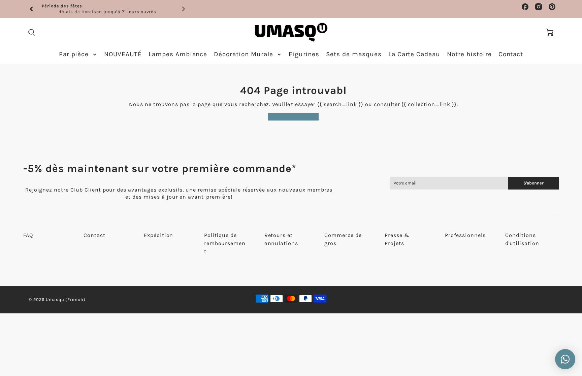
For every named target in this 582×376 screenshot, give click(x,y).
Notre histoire (469, 54)
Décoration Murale (243, 54)
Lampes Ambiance (178, 54)
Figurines (304, 54)
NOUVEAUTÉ (123, 54)
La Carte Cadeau (414, 54)
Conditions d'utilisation (522, 239)
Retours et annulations (281, 239)
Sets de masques (353, 54)
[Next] (183, 9)
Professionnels (465, 235)
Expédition (158, 235)
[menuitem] (78, 54)
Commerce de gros (343, 239)
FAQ (28, 235)
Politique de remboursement (225, 243)
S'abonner (533, 182)
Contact (510, 54)
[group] (107, 9)
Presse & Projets (397, 239)
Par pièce (74, 54)
